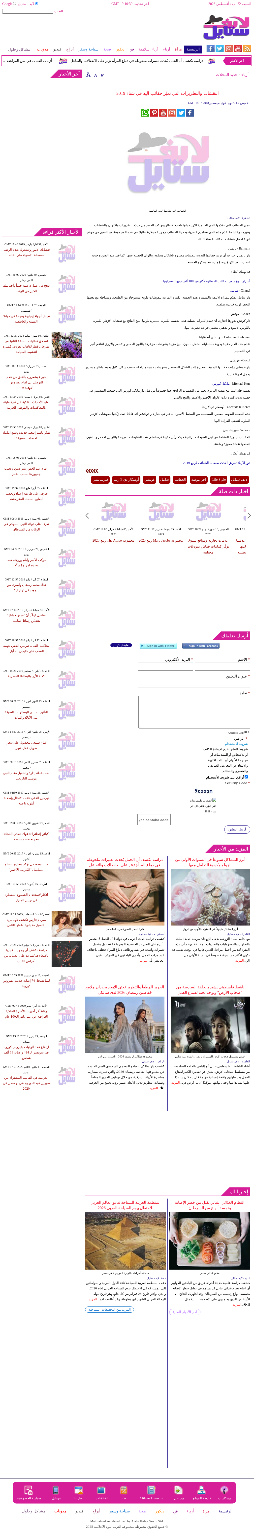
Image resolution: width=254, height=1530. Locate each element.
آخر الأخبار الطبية (184, 1312)
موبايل (57, 1498)
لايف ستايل (26, 4)
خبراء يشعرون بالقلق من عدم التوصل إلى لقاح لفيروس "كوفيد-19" (26, 382)
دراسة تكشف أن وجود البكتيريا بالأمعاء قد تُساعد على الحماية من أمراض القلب (26, 955)
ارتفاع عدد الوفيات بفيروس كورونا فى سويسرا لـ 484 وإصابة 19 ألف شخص (26, 1052)
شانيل (234, 290)
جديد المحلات (226, 75)
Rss (124, 1498)
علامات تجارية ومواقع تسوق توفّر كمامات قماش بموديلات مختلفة (208, 546)
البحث (58, 11)
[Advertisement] (101, 31)
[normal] (95, 74)
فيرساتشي (100, 479)
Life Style (219, 479)
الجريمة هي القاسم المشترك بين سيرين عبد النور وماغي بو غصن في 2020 (26, 1083)
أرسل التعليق (237, 829)
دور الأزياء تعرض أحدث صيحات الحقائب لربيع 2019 (216, 463)
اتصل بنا (79, 1498)
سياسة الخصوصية (29, 1498)
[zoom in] (88, 74)
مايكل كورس (221, 383)
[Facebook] (201, 648)
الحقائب (180, 479)
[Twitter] (158, 648)
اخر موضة (198, 479)
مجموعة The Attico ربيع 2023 (114, 540)
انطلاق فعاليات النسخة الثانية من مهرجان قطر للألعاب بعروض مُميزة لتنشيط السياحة (26, 346)
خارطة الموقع (202, 1498)
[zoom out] (101, 74)
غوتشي (149, 479)
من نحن (179, 1498)
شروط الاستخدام (236, 744)
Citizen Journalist (152, 1498)
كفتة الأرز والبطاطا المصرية (26, 676)
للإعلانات (102, 1498)
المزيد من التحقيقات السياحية (109, 1309)
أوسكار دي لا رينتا (126, 479)
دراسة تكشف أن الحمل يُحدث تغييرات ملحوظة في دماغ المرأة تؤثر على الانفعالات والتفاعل (150, 61)
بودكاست (224, 1498)
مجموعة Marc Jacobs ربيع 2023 (161, 540)
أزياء (245, 75)
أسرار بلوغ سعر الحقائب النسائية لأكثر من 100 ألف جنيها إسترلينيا (206, 281)
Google (7, 4)
